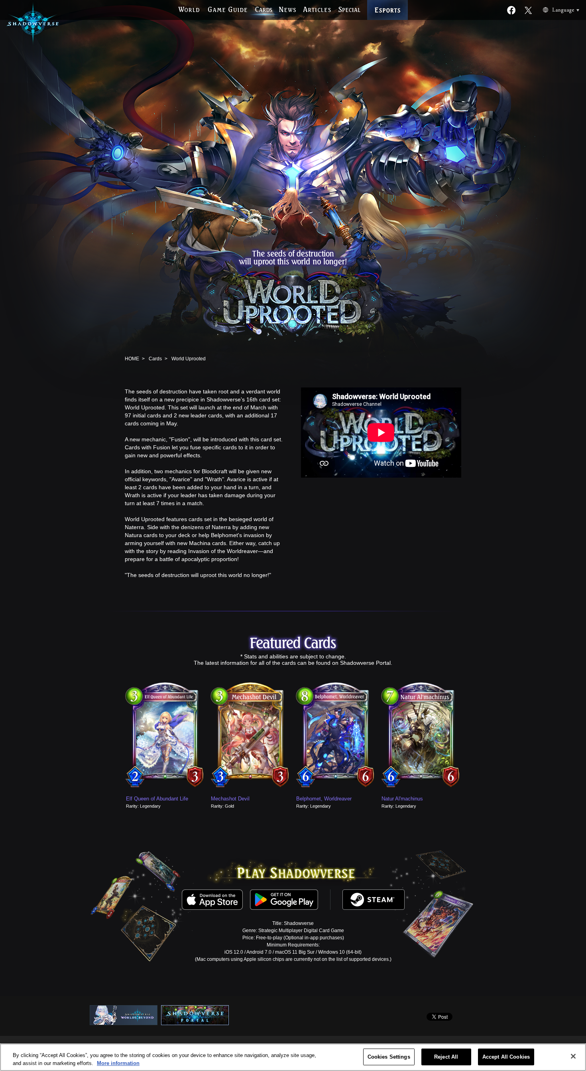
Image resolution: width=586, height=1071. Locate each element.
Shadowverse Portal (365, 663)
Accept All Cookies (506, 1057)
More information (118, 1063)
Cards (155, 359)
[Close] (573, 1056)
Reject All (446, 1057)
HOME (132, 359)
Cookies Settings (389, 1057)
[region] (293, 1057)
